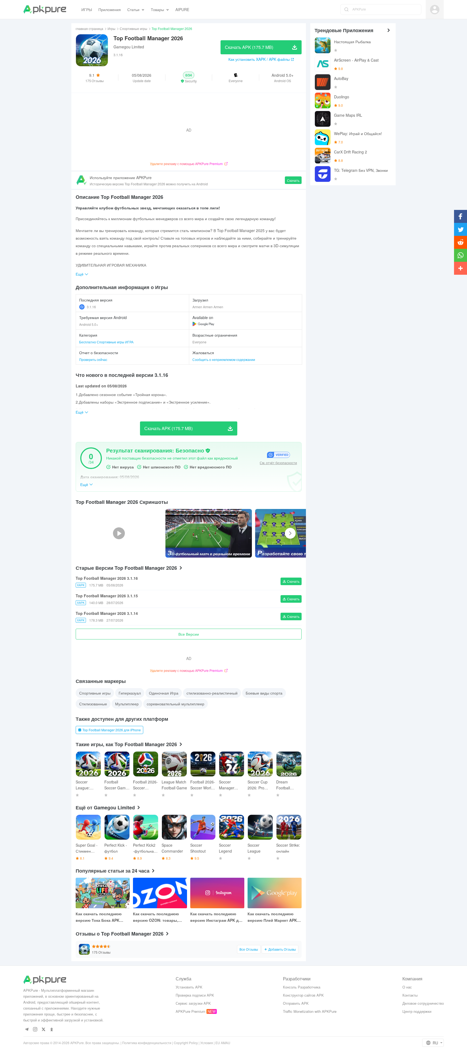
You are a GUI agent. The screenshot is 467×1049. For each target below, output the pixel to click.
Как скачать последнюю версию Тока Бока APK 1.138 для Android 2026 (99, 917)
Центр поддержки (416, 1011)
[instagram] (35, 1029)
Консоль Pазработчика (301, 987)
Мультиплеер (127, 703)
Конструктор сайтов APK (303, 995)
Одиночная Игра (163, 693)
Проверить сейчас (93, 359)
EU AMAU (222, 1042)
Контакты (410, 995)
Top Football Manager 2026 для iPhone (111, 730)
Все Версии (188, 634)
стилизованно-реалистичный (212, 693)
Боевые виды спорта (264, 693)
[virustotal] (208, 450)
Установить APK (189, 987)
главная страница (89, 28)
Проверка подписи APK (195, 995)
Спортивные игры (133, 28)
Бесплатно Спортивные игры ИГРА (106, 342)
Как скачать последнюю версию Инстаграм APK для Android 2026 (216, 917)
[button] (189, 77)
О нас (407, 987)
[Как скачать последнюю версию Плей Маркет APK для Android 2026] (275, 893)
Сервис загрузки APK (193, 1003)
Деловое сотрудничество (423, 1003)
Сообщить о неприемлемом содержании (223, 359)
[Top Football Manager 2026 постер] (208, 533)
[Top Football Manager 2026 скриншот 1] (298, 533)
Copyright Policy (186, 1042)
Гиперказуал (130, 693)
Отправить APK (296, 1003)
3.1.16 (91, 306)
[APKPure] (44, 9)
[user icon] (434, 9)
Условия (206, 1042)
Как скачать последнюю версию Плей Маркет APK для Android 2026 (272, 917)
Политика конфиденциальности (146, 1042)
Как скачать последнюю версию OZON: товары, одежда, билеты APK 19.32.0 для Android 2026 (160, 917)
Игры (111, 28)
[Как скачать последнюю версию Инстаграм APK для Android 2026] (217, 893)
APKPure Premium (190, 1011)
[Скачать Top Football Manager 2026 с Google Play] (203, 324)
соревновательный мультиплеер (175, 703)
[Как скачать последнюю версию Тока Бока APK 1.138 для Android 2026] (103, 893)
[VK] (43, 1029)
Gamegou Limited (129, 46)
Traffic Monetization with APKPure (309, 1011)
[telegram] (26, 1029)
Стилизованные (93, 703)
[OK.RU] (51, 1029)
